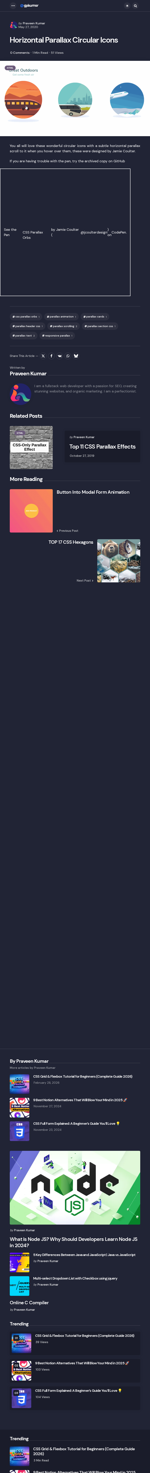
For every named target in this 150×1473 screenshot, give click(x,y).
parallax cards (96, 316)
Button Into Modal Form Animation (93, 492)
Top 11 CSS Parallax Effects (102, 446)
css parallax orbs (27, 316)
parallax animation (63, 316)
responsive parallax (58, 335)
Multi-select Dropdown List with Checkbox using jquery (75, 1278)
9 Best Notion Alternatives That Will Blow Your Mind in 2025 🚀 (80, 1100)
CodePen (119, 232)
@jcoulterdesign (94, 232)
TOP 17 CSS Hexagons (70, 542)
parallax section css (101, 326)
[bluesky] (76, 356)
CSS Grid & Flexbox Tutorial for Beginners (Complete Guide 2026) (82, 1076)
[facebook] (51, 356)
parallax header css (29, 326)
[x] (43, 356)
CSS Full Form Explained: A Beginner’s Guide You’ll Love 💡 (76, 1123)
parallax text (25, 335)
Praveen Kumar (34, 23)
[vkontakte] (59, 356)
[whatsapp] (67, 356)
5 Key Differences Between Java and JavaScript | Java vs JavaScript (84, 1255)
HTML (10, 67)
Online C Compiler (29, 1303)
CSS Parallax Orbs (33, 235)
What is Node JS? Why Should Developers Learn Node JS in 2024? (73, 1242)
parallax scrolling (65, 326)
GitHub (119, 161)
